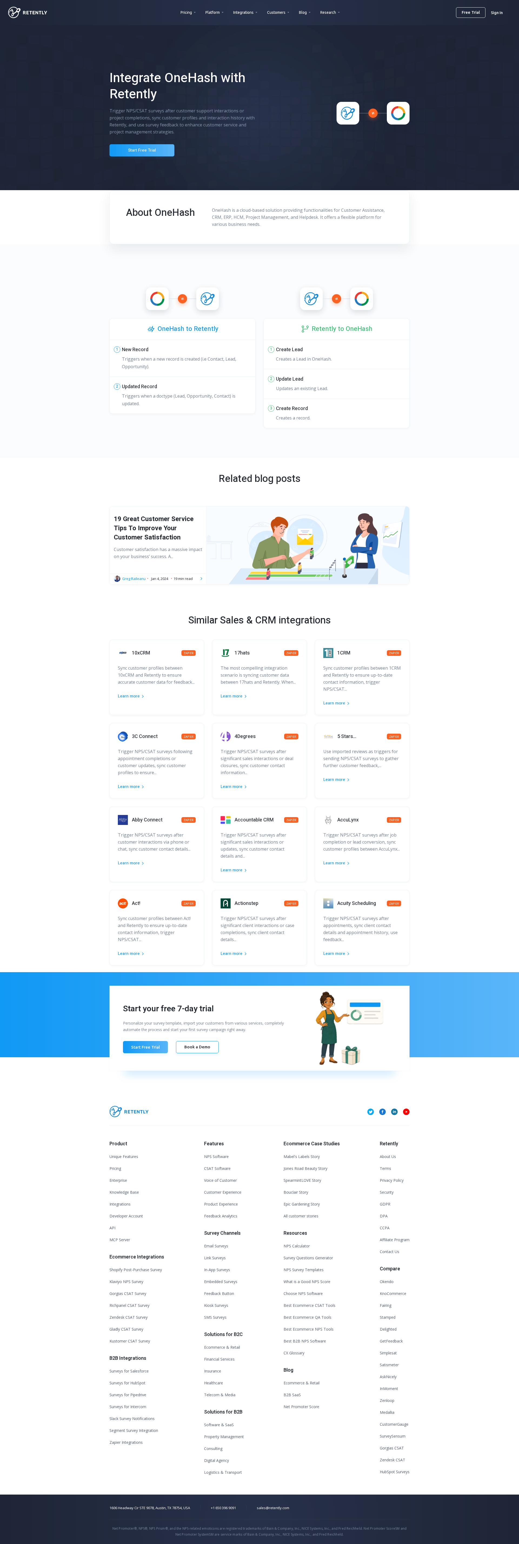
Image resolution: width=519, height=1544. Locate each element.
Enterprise (118, 1180)
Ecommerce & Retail (222, 1347)
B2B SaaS (292, 1394)
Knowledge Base (124, 1192)
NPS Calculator (297, 1245)
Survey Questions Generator (308, 1257)
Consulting (213, 1448)
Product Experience (221, 1204)
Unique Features (123, 1156)
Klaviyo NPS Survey (126, 1281)
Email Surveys (216, 1245)
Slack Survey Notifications (132, 1418)
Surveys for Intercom (127, 1406)
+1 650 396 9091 (223, 1507)
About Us (388, 1156)
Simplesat (388, 1352)
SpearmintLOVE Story (302, 1180)
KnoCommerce (393, 1293)
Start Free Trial (142, 150)
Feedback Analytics (220, 1216)
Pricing (186, 12)
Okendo (387, 1281)
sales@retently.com (273, 1507)
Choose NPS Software (303, 1293)
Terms (385, 1168)
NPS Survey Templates (304, 1269)
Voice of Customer (220, 1180)
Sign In (497, 13)
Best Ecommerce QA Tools (307, 1317)
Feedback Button (219, 1293)
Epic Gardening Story (302, 1204)
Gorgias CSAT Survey (127, 1293)
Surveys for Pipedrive (127, 1394)
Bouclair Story (296, 1192)
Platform (212, 12)
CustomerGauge (394, 1424)
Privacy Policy (392, 1180)
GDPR (385, 1204)
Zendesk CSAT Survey (128, 1317)
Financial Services (219, 1359)
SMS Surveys (215, 1317)
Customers (276, 12)
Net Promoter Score (301, 1406)
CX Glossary (294, 1352)
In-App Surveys (217, 1269)
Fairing (385, 1305)
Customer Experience (222, 1192)
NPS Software (216, 1156)
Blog (303, 12)
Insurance (212, 1371)
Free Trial (471, 12)
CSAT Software (217, 1168)
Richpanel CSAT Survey (129, 1305)
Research (328, 12)
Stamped (387, 1317)
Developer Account (126, 1216)
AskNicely (388, 1376)
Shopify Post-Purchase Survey (135, 1269)
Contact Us (389, 1251)
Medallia (387, 1412)
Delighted (388, 1329)
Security (387, 1192)
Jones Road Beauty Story (305, 1168)
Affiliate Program (395, 1239)
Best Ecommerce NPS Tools (309, 1329)
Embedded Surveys (220, 1281)
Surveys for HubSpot (127, 1382)
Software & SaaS (219, 1424)
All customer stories (301, 1216)
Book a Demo (197, 1047)
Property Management (224, 1436)
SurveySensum (392, 1436)
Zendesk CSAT (392, 1459)
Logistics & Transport (223, 1472)
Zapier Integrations (126, 1442)
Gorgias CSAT (392, 1448)
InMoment (389, 1388)
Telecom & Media (219, 1394)
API (112, 1227)
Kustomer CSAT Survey (129, 1341)
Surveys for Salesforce (129, 1371)
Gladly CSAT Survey (126, 1329)
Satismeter (389, 1364)
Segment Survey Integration (133, 1430)
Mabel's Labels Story (302, 1156)
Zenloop (387, 1400)
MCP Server (119, 1239)
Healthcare (213, 1382)
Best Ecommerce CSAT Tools (309, 1305)
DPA (384, 1216)
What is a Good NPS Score (307, 1281)
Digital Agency (216, 1460)
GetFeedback (391, 1341)
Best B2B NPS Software (305, 1341)
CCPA (385, 1227)
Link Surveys (215, 1257)
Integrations (243, 12)
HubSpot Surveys (395, 1471)
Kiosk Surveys (216, 1305)
